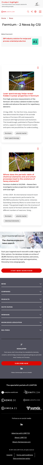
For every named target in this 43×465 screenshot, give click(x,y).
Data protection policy (21, 458)
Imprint (9, 455)
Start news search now (21, 270)
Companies (5, 291)
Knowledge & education (11, 322)
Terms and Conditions (24, 455)
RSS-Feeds (5, 330)
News (3, 284)
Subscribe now (21, 363)
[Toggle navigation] (40, 11)
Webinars (5, 315)
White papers (7, 307)
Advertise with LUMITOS (21, 433)
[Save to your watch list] (38, 67)
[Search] (28, 11)
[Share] (31, 11)
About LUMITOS (21, 437)
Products (5, 299)
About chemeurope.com (21, 442)
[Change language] (35, 11)
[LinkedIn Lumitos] (21, 424)
